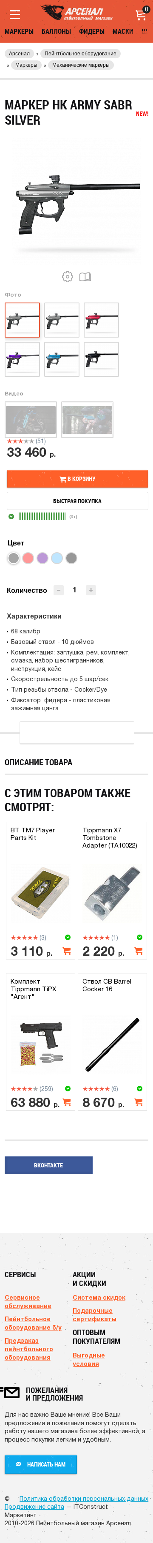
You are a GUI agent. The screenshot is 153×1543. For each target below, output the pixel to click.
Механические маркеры (81, 65)
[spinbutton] (74, 589)
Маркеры (19, 31)
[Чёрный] (71, 558)
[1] (9, 441)
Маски (123, 31)
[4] (26, 441)
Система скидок (99, 1297)
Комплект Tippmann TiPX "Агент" (33, 989)
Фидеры (92, 31)
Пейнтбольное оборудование (80, 54)
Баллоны (56, 31)
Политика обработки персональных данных (84, 1498)
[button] (91, 590)
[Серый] (14, 558)
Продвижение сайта (34, 1506)
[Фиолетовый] (42, 558)
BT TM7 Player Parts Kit (33, 833)
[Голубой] (57, 558)
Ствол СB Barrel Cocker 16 (106, 985)
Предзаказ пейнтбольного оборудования (29, 1349)
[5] (31, 441)
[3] (20, 441)
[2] (15, 441)
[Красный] (28, 558)
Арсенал (19, 54)
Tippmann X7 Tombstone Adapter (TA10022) (109, 837)
